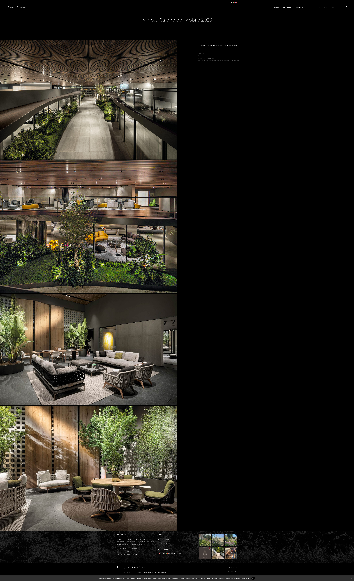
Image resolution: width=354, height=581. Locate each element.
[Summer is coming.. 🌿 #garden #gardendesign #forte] (218, 540)
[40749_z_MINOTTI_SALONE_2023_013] (88, 349)
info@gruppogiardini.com (128, 554)
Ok (253, 578)
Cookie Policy (164, 543)
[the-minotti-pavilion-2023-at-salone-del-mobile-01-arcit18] (88, 226)
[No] (352, 578)
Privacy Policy (164, 539)
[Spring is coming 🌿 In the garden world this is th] (231, 540)
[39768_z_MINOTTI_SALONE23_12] (88, 468)
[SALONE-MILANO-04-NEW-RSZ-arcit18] (88, 99)
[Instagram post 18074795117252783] (205, 553)
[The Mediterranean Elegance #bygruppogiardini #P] (205, 540)
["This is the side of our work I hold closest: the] (231, 553)
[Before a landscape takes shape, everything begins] (218, 553)
